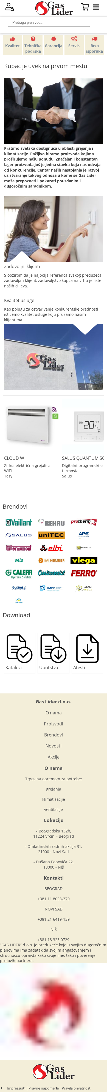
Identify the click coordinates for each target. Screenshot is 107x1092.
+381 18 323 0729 (53, 939)
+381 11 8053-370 (54, 898)
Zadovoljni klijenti (22, 266)
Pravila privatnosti (76, 1088)
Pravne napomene (44, 1088)
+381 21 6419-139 (54, 919)
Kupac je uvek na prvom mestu (45, 66)
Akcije (54, 757)
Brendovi (53, 735)
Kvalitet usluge (19, 300)
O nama (54, 713)
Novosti (53, 746)
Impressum (16, 1088)
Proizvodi (53, 724)
